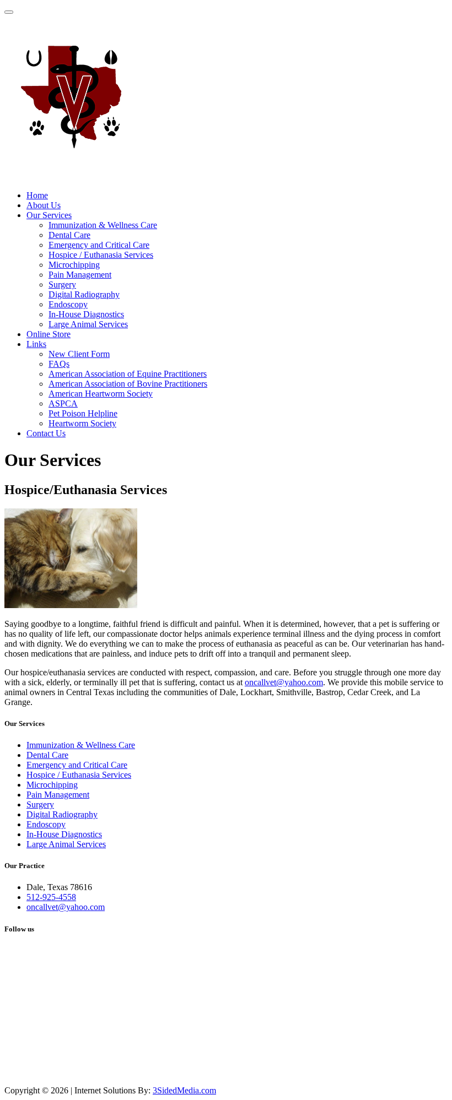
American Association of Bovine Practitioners (128, 383)
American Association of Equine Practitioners (128, 373)
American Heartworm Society (101, 393)
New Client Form (79, 354)
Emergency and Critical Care (99, 245)
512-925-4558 (51, 897)
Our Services (49, 215)
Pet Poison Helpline (83, 413)
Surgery (62, 284)
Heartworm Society (82, 423)
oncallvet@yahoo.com (284, 682)
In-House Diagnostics (86, 314)
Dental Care (69, 235)
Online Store (48, 334)
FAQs (59, 364)
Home (37, 195)
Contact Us (46, 433)
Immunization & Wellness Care (103, 225)
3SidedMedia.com (184, 1090)
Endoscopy (68, 304)
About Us (43, 205)
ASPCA (63, 403)
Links (36, 344)
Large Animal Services (88, 324)
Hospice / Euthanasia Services (101, 254)
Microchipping (74, 264)
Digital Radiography (84, 294)
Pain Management (80, 274)
